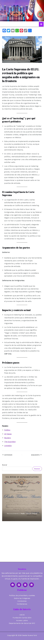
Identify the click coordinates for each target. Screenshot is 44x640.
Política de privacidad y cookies (22, 595)
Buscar (4, 465)
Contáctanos (22, 604)
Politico (7, 430)
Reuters (7, 438)
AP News (8, 434)
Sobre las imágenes (22, 598)
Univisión (8, 446)
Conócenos (22, 601)
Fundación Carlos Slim (22, 618)
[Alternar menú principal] (41, 24)
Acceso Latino (22, 620)
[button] (12, 584)
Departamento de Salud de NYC (22, 623)
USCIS (22, 615)
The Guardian (10, 442)
